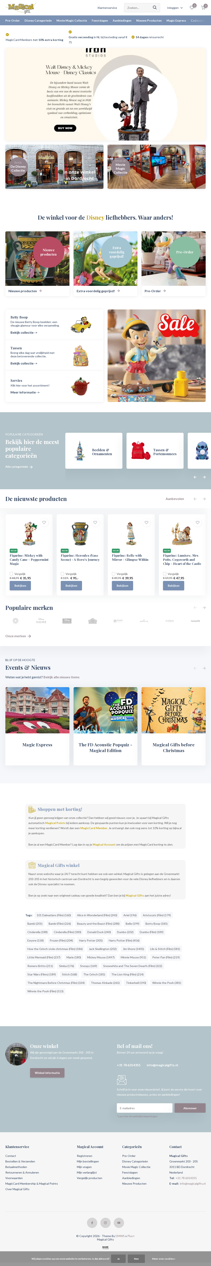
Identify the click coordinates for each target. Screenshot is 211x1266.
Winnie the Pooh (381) (166, 982)
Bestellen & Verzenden (20, 1161)
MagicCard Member (93, 828)
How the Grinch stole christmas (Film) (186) (55, 949)
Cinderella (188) (37, 932)
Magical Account (104, 844)
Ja (118, 1258)
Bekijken (20, 585)
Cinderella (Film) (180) (67, 932)
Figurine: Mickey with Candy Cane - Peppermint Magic (29, 559)
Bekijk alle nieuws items (61, 677)
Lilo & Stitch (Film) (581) (165, 949)
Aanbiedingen (122, 20)
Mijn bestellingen (88, 1161)
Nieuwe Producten (149, 20)
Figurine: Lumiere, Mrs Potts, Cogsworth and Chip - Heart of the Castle (182, 559)
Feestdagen (100, 20)
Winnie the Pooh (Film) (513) (45, 991)
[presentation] (195, 477)
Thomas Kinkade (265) (105, 982)
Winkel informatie (47, 1072)
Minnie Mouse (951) (133, 957)
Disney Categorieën (38, 20)
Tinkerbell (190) (136, 982)
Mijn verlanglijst (87, 1172)
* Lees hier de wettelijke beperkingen (137, 1116)
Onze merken (16, 636)
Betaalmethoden (16, 1167)
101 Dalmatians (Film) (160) (54, 915)
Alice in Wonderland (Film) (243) (97, 915)
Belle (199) (132, 923)
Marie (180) (74, 957)
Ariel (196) (130, 915)
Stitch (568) (69, 974)
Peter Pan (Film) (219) (166, 957)
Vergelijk (20, 574)
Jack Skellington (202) (103, 949)
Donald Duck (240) (99, 932)
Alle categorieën (17, 466)
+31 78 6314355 (129, 1065)
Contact (10, 1156)
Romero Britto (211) (40, 966)
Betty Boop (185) (156, 923)
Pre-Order (12, 20)
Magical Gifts (135, 895)
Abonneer (190, 1108)
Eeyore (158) (35, 940)
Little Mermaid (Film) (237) (43, 957)
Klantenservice (107, 7)
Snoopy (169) (88, 966)
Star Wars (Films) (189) (41, 974)
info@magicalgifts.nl (162, 1065)
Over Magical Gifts (17, 1189)
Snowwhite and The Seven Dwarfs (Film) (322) (132, 966)
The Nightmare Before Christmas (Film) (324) (56, 982)
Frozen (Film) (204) (61, 940)
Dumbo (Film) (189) (151, 932)
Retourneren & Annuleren (22, 1172)
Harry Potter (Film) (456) (124, 940)
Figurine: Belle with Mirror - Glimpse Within (130, 557)
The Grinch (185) (94, 974)
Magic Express (176, 20)
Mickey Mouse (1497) (101, 957)
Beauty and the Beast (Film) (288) (98, 923)
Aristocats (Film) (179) (157, 915)
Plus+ (131, 1236)
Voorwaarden (14, 1178)
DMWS (120, 1236)
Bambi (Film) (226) (60, 923)
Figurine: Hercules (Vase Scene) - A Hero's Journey (80, 557)
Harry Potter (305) (91, 940)
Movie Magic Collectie (71, 20)
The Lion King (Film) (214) (127, 974)
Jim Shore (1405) (133, 949)
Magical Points (55, 823)
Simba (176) (66, 966)
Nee (136, 1258)
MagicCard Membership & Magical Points (31, 1183)
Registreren (84, 1156)
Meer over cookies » (163, 1258)
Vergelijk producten (89, 1178)
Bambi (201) (34, 923)
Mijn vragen (84, 1167)
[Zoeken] (155, 7)
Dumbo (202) (125, 932)
